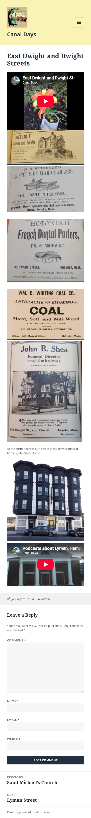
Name (13, 701)
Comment (16, 640)
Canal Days (21, 34)
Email (13, 720)
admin (45, 599)
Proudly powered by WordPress (28, 812)
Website (14, 739)
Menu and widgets (79, 27)
